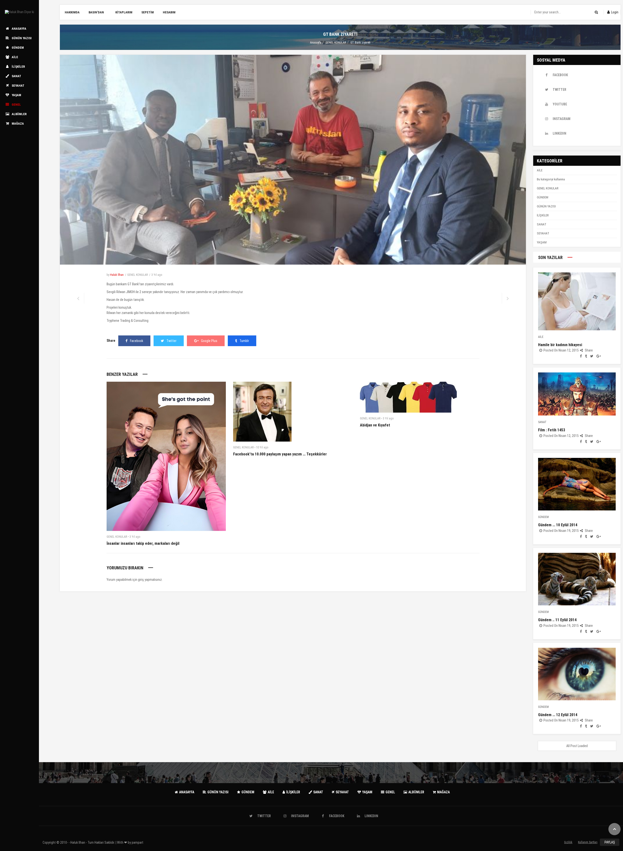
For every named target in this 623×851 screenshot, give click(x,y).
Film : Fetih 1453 (551, 430)
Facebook (136, 341)
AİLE (539, 170)
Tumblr (244, 341)
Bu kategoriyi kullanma (551, 179)
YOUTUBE (560, 104)
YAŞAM (542, 242)
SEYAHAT (543, 233)
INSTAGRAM (561, 119)
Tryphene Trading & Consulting (127, 321)
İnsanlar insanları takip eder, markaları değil (143, 543)
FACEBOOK (560, 75)
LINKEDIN (559, 133)
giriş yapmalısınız (150, 580)
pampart (137, 842)
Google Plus (209, 341)
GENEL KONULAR (336, 42)
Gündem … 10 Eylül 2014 (557, 525)
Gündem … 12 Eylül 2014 (557, 714)
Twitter (171, 341)
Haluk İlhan (117, 275)
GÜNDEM (542, 197)
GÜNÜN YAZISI (546, 206)
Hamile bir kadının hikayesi (560, 344)
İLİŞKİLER (543, 215)
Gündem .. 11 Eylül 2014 (557, 620)
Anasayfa (315, 42)
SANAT (541, 224)
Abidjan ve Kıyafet (375, 425)
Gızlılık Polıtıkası (568, 843)
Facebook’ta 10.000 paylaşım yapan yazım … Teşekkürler (280, 454)
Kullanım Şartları (587, 842)
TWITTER (559, 90)
